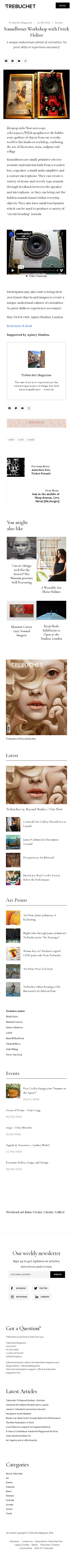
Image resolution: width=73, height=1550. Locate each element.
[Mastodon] (13, 61)
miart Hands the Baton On (18, 1436)
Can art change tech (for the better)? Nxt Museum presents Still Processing (22, 574)
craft (21, 439)
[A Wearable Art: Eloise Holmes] (51, 559)
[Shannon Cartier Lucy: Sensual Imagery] (21, 611)
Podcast (10, 1500)
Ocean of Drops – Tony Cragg (23, 1110)
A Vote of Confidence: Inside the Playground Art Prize (32, 1431)
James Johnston (14, 1027)
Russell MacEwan (15, 1038)
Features (10, 1487)
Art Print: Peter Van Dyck (38, 969)
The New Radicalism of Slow (20, 1422)
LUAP (9, 1032)
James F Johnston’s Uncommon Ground (25, 1409)
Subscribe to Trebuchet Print (48, 1541)
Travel (9, 1513)
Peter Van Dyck (14, 1054)
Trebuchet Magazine (20, 22)
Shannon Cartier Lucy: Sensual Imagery (21, 631)
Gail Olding (12, 1049)
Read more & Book (19, 326)
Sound (9, 1509)
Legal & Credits (21, 1545)
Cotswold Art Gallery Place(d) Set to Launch (27, 1405)
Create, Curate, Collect (49, 1212)
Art (7, 1478)
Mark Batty (12, 1016)
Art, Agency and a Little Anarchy (21, 1440)
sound (30, 439)
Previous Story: (41, 470)
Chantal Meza (13, 1043)
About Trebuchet (14, 1473)
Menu (62, 5)
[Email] (19, 61)
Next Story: (45, 496)
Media (35, 1545)
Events (59, 22)
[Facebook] (6, 61)
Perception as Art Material (38, 857)
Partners (10, 1495)
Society (9, 1504)
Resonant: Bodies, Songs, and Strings (27, 1162)
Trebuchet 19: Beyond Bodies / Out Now (34, 809)
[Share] (26, 61)
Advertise (14, 1541)
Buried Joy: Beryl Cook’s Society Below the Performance (33, 1418)
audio (11, 439)
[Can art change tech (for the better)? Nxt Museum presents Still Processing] (21, 548)
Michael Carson (14, 1022)
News (9, 1491)
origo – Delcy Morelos (19, 1127)
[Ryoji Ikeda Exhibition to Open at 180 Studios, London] (51, 610)
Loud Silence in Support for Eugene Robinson (28, 1427)
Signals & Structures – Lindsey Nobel (27, 1145)
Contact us (27, 1541)
